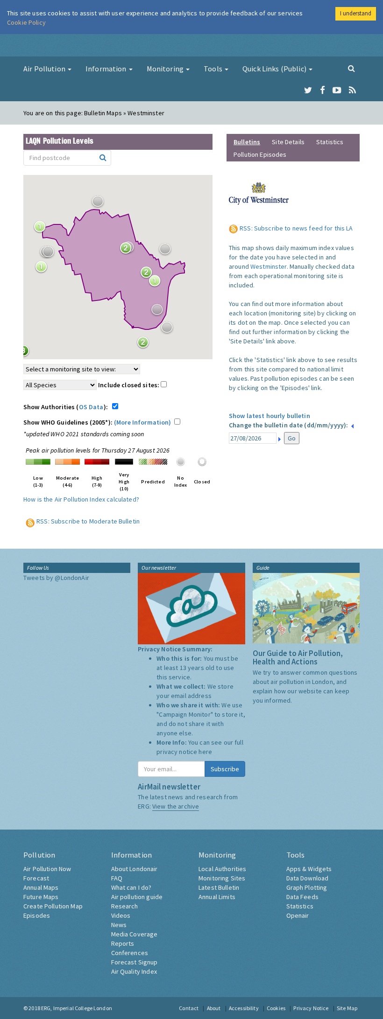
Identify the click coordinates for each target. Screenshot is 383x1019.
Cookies (276, 1008)
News (119, 925)
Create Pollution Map (53, 906)
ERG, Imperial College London (76, 1008)
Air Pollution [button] (45, 68)
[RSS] (352, 90)
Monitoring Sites (222, 878)
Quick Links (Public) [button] (275, 68)
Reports (123, 943)
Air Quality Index (134, 971)
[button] (97, 201)
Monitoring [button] (166, 68)
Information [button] (106, 68)
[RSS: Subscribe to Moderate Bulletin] (30, 521)
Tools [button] (214, 68)
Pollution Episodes (260, 154)
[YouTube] (337, 90)
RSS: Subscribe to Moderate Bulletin (88, 521)
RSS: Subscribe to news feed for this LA (296, 228)
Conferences (130, 953)
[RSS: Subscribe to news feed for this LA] (234, 228)
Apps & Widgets (309, 869)
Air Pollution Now (47, 869)
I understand (355, 13)
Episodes (36, 915)
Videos (121, 915)
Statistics (329, 142)
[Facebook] (322, 90)
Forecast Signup (134, 962)
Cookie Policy (26, 22)
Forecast (36, 878)
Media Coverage (134, 934)
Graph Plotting (306, 887)
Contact (189, 1008)
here (205, 751)
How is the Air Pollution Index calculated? (81, 499)
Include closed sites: (129, 385)
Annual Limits (217, 897)
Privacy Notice (310, 1008)
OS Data (91, 407)
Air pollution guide (137, 897)
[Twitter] (308, 90)
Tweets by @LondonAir (56, 577)
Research (124, 906)
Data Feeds (302, 897)
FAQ (116, 878)
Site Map (347, 1008)
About (214, 1008)
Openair (297, 915)
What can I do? (131, 887)
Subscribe (225, 769)
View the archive (175, 806)
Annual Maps (41, 887)
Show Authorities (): (67, 407)
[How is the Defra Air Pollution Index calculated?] (38, 461)
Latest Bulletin (219, 887)
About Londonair (134, 869)
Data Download (307, 878)
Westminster (268, 266)
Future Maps (41, 897)
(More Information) (142, 422)
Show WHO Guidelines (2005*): (97, 422)
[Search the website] (351, 68)
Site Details (288, 142)
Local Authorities (222, 869)
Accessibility (244, 1008)
